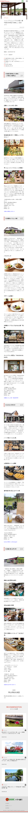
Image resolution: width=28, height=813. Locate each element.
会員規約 (7, 803)
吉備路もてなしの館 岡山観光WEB (11, 397)
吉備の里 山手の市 (9, 65)
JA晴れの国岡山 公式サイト (9, 211)
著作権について (9, 805)
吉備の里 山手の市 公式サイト (10, 684)
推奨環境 (7, 808)
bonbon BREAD (8, 64)
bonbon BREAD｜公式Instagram (10, 541)
